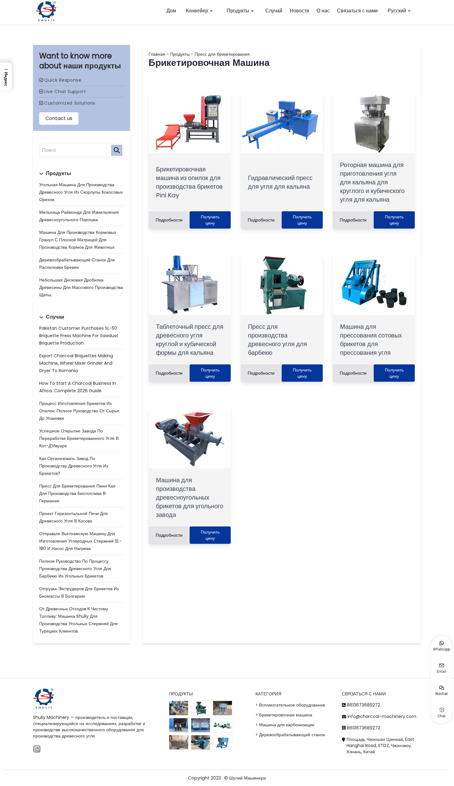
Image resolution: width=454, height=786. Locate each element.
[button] (6, 77)
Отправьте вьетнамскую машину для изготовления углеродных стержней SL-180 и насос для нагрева (80, 541)
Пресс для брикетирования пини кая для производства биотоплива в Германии (77, 493)
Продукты (238, 10)
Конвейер (197, 10)
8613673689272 (363, 705)
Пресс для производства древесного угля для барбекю (277, 339)
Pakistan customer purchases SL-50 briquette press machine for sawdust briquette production (78, 335)
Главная (157, 54)
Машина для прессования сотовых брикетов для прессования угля (371, 339)
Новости (299, 10)
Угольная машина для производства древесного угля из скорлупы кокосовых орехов (81, 192)
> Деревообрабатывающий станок (290, 735)
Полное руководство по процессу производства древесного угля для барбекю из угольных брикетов (75, 568)
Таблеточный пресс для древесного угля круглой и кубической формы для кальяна (189, 339)
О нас (323, 10)
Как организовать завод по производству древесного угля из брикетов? (73, 465)
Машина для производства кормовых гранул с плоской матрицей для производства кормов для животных (77, 239)
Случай (273, 10)
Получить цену (210, 220)
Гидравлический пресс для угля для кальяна (280, 182)
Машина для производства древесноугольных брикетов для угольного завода (189, 497)
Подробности (169, 220)
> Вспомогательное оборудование (290, 705)
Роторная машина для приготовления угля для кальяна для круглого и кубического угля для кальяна (372, 182)
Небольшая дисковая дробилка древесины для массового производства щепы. (81, 287)
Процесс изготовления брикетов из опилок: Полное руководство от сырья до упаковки (79, 410)
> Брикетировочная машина (283, 715)
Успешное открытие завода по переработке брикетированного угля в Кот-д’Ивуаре (79, 438)
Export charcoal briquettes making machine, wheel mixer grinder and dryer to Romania (76, 363)
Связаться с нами (357, 10)
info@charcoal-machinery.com (381, 716)
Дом (171, 10)
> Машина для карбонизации (284, 725)
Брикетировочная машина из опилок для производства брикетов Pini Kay (189, 182)
